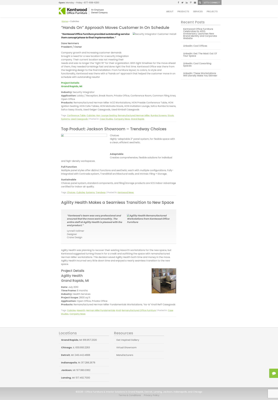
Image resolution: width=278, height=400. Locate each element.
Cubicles (91, 115)
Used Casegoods (79, 119)
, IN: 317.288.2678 (78, 362)
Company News (122, 119)
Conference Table (76, 115)
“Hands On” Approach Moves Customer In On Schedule (115, 27)
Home (65, 21)
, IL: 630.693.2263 (75, 347)
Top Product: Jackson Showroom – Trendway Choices (114, 129)
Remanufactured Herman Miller (134, 115)
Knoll (118, 310)
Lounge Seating (109, 115)
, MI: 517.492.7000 (75, 377)
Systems (65, 119)
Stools (171, 115)
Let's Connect (212, 2)
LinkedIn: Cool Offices (195, 45)
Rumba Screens (159, 115)
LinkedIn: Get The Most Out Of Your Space (200, 55)
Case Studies (106, 119)
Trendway (101, 192)
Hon (98, 115)
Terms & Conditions (130, 395)
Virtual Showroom (126, 347)
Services (198, 11)
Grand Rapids (137, 119)
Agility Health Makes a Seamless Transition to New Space (117, 202)
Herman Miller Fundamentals (100, 310)
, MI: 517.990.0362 (75, 370)
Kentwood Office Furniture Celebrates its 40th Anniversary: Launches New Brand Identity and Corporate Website (200, 33)
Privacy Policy (151, 395)
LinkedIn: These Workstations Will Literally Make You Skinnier (200, 74)
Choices (71, 192)
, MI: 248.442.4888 (75, 355)
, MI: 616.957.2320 (79, 340)
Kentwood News (126, 192)
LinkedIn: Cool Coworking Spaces (197, 64)
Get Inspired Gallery (127, 340)
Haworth (81, 310)
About (169, 11)
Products (183, 11)
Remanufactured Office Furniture (139, 310)
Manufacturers (124, 355)
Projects (212, 11)
